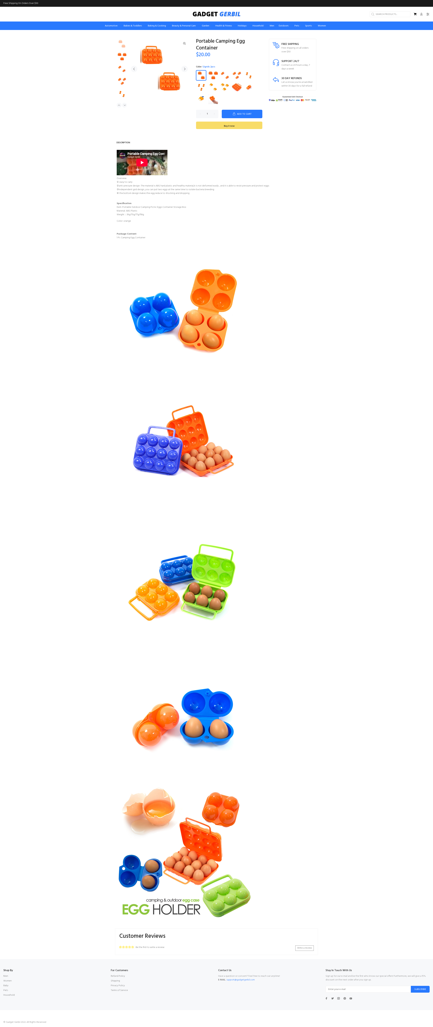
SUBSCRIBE (420, 989)
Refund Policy (118, 976)
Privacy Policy (118, 986)
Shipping (115, 981)
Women (7, 981)
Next (184, 69)
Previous (134, 69)
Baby (5, 986)
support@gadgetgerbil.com (240, 980)
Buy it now (229, 126)
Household (9, 995)
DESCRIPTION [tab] (123, 143)
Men (5, 976)
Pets (5, 990)
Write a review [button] (304, 948)
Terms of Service (119, 990)
